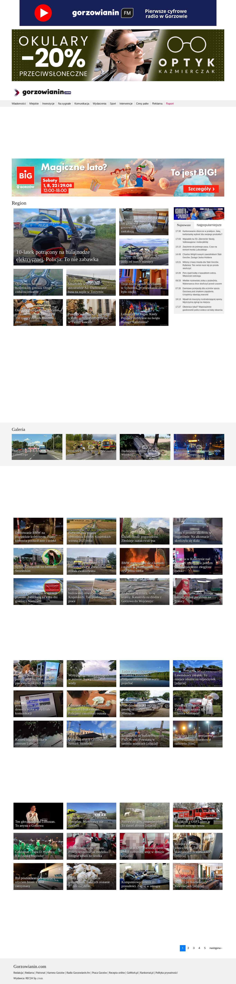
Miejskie (34, 103)
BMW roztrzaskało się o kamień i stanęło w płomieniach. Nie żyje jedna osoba (142, 567)
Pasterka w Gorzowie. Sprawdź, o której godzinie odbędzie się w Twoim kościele (89, 318)
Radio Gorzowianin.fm (78, 973)
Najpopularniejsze (209, 225)
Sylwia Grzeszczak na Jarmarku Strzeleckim (36, 569)
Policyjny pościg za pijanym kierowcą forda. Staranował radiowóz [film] (193, 739)
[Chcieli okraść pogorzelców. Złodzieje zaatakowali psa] (144, 531)
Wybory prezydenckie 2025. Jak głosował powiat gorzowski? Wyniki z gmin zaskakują (140, 225)
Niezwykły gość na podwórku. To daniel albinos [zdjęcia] (141, 823)
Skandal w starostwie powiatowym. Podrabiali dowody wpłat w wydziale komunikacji (32, 707)
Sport (113, 103)
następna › (216, 948)
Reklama (157, 103)
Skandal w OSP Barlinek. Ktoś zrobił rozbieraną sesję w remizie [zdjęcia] (142, 852)
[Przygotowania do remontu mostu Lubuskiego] (37, 447)
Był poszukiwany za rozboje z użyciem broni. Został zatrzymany (35, 882)
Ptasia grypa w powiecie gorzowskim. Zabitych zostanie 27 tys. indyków (89, 882)
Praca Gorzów (99, 973)
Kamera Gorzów (55, 973)
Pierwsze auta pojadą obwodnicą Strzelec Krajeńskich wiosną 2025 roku (89, 536)
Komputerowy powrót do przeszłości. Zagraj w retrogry (141, 884)
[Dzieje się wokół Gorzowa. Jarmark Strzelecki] (91, 734)
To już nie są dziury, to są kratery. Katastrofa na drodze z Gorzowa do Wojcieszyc (141, 597)
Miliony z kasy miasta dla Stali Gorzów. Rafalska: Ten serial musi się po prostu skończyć (201, 265)
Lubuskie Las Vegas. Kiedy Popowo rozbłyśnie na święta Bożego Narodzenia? (140, 318)
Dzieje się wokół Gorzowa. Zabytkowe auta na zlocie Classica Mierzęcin (192, 709)
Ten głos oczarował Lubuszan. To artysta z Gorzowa (35, 823)
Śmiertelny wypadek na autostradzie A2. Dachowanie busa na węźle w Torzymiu (87, 288)
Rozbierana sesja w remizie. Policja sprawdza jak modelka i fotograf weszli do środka (88, 852)
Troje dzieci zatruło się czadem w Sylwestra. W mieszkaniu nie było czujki (141, 288)
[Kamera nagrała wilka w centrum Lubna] (38, 734)
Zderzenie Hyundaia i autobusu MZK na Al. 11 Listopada (198, 452)
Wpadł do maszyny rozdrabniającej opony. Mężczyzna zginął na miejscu (202, 301)
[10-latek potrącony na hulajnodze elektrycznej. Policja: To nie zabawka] (64, 236)
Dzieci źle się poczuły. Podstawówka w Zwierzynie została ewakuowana (87, 567)
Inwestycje (48, 103)
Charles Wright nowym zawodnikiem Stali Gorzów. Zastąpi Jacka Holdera (202, 256)
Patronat (40, 973)
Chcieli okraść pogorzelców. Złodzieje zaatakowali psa (140, 538)
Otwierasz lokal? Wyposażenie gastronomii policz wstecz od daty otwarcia (203, 308)
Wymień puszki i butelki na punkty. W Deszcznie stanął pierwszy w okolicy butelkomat (36, 679)
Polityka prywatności (166, 973)
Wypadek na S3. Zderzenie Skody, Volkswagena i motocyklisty (199, 240)
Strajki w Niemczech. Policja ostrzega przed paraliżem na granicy (194, 597)
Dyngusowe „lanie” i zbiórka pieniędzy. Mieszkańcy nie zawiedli (87, 821)
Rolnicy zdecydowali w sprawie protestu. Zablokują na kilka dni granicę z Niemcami (36, 597)
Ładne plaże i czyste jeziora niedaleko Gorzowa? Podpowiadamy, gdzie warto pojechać (140, 677)
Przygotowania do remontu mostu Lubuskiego (34, 452)
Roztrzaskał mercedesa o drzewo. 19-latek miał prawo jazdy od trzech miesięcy (140, 257)
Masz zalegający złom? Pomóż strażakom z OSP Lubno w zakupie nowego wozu (195, 821)
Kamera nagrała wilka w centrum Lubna (31, 741)
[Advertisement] (118, 132)
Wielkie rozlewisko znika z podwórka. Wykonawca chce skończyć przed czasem (202, 282)
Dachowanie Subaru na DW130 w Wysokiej (142, 452)
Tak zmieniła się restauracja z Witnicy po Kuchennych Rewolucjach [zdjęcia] (194, 882)
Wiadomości (19, 103)
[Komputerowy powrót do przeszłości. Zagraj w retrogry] (144, 876)
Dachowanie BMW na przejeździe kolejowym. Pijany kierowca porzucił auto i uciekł (35, 536)
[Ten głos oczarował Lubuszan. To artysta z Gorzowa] (38, 816)
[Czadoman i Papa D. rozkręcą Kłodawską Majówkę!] (38, 846)
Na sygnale (64, 103)
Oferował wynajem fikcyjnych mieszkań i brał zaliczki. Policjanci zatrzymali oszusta (88, 709)
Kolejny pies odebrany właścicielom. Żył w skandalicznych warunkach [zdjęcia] (192, 850)
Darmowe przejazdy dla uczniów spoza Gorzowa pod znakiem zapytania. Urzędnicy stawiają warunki (201, 291)
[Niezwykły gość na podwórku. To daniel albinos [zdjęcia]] (144, 816)
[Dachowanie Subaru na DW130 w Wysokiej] (145, 447)
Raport (170, 103)
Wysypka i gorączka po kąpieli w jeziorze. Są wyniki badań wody (88, 679)
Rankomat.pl (146, 973)
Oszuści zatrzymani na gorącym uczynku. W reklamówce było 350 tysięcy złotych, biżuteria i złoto (36, 316)
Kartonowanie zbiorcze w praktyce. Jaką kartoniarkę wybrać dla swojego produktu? (202, 233)
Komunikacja (81, 103)
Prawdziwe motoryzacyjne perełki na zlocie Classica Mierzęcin (138, 709)
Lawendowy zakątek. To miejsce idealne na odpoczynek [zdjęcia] (195, 679)
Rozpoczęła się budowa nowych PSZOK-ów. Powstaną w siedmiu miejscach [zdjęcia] (142, 739)
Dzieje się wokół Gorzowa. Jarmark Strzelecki (86, 741)
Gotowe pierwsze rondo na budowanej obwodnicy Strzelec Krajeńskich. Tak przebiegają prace (89, 595)
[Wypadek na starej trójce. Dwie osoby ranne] (91, 447)
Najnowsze (184, 225)
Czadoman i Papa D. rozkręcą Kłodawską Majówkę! (34, 854)
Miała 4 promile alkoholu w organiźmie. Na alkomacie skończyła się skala (193, 536)
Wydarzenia (99, 103)
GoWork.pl (132, 973)
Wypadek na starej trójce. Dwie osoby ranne (91, 452)
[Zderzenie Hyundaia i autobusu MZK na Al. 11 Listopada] (199, 447)
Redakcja (18, 973)
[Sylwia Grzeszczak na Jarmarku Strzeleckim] (38, 561)
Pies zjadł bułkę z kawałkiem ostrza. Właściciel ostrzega (199, 274)
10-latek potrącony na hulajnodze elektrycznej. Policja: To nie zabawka (57, 255)
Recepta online (117, 973)
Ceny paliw (142, 103)
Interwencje (126, 103)
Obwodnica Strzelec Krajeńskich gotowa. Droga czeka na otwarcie (33, 288)
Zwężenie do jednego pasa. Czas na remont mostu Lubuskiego (200, 248)
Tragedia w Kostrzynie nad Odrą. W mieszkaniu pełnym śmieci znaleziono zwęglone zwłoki (194, 565)
